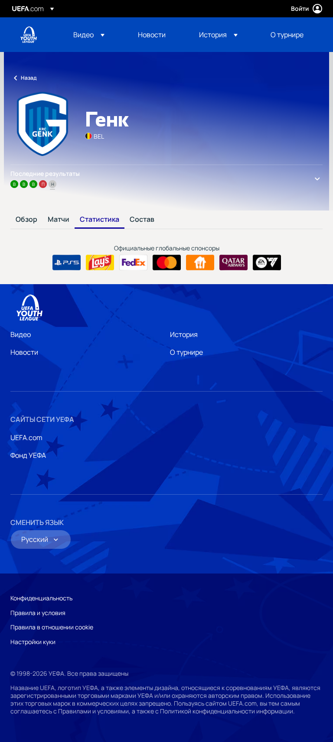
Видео (20, 334)
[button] (89, 34)
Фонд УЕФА (28, 455)
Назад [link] (28, 77)
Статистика (99, 220)
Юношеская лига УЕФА (28, 34)
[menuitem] (95, 34)
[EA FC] (267, 262)
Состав (142, 220)
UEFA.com (26, 437)
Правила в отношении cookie (51, 627)
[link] (151, 34)
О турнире (186, 352)
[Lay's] (100, 262)
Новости (24, 352)
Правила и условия (37, 613)
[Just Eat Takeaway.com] (200, 262)
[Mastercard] (167, 262)
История (184, 334)
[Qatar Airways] (233, 262)
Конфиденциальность (41, 598)
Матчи (58, 220)
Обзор (26, 220)
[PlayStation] (66, 262)
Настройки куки (33, 642)
